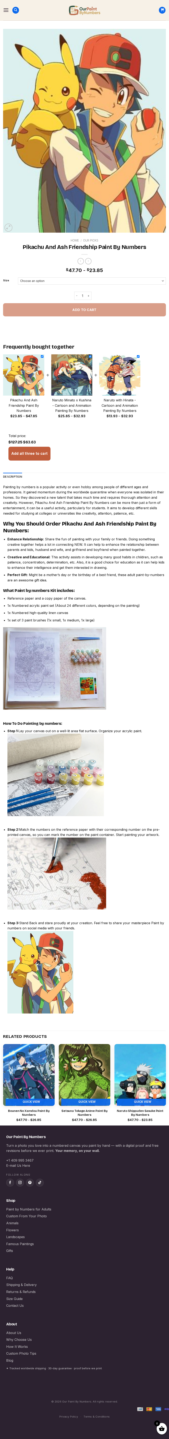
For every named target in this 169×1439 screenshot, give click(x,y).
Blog (9, 1360)
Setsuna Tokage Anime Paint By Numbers (84, 1113)
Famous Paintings (20, 1244)
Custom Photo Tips (21, 1353)
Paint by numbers (32, 590)
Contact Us (15, 1305)
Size (6, 280)
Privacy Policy (68, 1416)
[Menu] (6, 10)
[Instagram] (20, 1183)
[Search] (15, 10)
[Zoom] (9, 228)
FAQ (9, 1278)
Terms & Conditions (96, 1416)
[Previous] (3, 1084)
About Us (13, 1333)
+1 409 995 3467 (20, 1160)
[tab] (12, 477)
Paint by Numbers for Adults (28, 1209)
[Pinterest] (30, 1183)
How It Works (17, 1347)
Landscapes (15, 1237)
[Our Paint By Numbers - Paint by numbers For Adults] (84, 10)
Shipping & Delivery (21, 1285)
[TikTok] (40, 1183)
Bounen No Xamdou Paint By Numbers (28, 1113)
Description (12, 476)
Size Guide (14, 1299)
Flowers (12, 1230)
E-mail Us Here (18, 1165)
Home (75, 240)
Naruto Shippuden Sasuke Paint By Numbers (140, 1113)
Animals (12, 1223)
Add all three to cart (29, 453)
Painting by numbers (19, 487)
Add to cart (84, 310)
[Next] (166, 1084)
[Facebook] (10, 1183)
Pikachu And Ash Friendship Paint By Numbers (72, 503)
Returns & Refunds (21, 1292)
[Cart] (162, 10)
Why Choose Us (19, 1340)
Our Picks (90, 240)
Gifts (9, 1251)
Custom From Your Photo (26, 1216)
